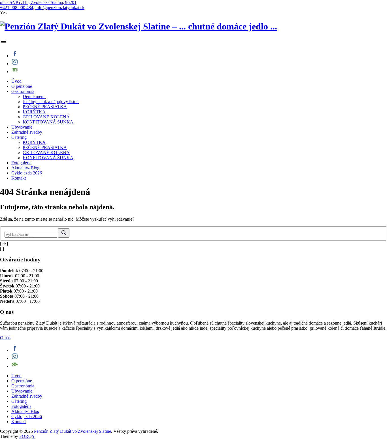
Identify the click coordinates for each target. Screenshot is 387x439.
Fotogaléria (21, 162)
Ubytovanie (21, 127)
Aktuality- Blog (25, 167)
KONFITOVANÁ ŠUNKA (48, 122)
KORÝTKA (34, 111)
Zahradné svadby (26, 132)
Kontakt (18, 178)
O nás (5, 337)
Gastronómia (22, 91)
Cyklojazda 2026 (26, 173)
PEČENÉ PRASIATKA (45, 106)
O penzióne (21, 86)
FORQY (27, 436)
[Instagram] (199, 62)
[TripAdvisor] (199, 70)
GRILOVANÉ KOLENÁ (46, 116)
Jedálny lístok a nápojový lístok (51, 101)
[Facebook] (199, 54)
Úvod (16, 81)
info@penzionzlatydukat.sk (59, 7)
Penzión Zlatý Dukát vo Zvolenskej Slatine (72, 431)
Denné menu (34, 96)
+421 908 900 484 (16, 7)
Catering (19, 137)
